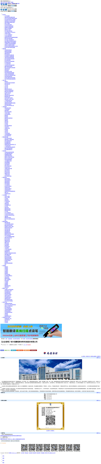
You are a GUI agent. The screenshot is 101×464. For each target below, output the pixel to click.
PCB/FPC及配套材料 (8, 34)
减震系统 (6, 120)
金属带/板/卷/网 (7, 298)
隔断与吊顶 (7, 242)
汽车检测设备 (7, 133)
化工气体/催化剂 (8, 212)
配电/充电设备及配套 (8, 38)
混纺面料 (6, 268)
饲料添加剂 (7, 207)
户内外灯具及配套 (8, 249)
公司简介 (83, 356)
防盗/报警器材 (7, 162)
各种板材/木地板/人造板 (9, 226)
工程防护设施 (7, 174)
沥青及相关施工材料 (8, 259)
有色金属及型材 (8, 292)
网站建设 (13, 3)
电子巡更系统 (7, 169)
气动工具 (6, 85)
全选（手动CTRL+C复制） (10, 439)
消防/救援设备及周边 (8, 153)
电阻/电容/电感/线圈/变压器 (10, 17)
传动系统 (6, 123)
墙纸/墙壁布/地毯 (8, 254)
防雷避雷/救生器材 (8, 154)
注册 (4, 2)
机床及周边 (7, 70)
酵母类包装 (19, 435)
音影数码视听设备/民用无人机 (10, 144)
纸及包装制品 (7, 178)
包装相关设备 (7, 187)
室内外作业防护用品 (8, 158)
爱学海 (9, 3)
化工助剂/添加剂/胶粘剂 (9, 213)
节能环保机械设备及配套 (9, 57)
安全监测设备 (7, 163)
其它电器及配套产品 (8, 149)
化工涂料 (6, 206)
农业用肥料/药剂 (8, 205)
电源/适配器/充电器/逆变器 (10, 22)
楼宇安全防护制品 (8, 256)
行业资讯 (6, 322)
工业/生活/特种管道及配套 (9, 236)
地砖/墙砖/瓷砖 (7, 230)
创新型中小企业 (26, 350)
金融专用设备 (7, 68)
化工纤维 (6, 211)
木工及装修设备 (8, 63)
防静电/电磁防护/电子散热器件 (10, 42)
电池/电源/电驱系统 (8, 125)
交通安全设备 (7, 128)
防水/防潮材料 (7, 255)
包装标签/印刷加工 (8, 188)
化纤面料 (6, 269)
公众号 (6, 3)
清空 (16, 439)
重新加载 (19, 439)
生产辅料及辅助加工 (8, 275)
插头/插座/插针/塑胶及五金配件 (10, 41)
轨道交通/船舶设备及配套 (9, 72)
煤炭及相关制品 (8, 293)
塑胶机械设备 (7, 53)
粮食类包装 (2, 435)
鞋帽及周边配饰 (8, 285)
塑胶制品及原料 (8, 208)
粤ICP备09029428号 (51, 452)
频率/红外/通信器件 (8, 28)
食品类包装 (7, 435)
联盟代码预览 (2, 439)
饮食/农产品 (5, 302)
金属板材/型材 (7, 241)
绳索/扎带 (6, 192)
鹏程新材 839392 (7, 350)
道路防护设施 (7, 173)
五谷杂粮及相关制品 (8, 312)
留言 (6, 2)
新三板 (2, 350)
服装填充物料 (7, 278)
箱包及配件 (7, 280)
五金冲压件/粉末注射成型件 (10, 82)
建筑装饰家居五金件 (8, 227)
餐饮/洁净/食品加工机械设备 (10, 67)
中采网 (24, 338)
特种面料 (6, 271)
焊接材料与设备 (8, 29)
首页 (6, 338)
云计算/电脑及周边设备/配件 (10, 147)
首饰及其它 (7, 287)
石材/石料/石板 (7, 229)
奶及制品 (6, 314)
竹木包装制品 (7, 184)
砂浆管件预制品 (8, 260)
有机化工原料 (7, 197)
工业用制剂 (7, 202)
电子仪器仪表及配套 (8, 31)
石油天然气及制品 (8, 294)
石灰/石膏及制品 (8, 235)
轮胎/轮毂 (6, 121)
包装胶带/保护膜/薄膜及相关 (10, 191)
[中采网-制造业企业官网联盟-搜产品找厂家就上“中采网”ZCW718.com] (9, 6)
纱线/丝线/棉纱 (7, 274)
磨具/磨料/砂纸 (7, 96)
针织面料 (6, 270)
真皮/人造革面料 (8, 279)
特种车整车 (7, 110)
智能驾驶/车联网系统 (8, 118)
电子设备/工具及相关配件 (9, 39)
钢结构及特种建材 (8, 258)
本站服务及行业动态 (6, 317)
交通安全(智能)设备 (8, 168)
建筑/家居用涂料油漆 (8, 225)
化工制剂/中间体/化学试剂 (9, 215)
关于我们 (22, 452)
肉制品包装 (15, 435)
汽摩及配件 (5, 106)
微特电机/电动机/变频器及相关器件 (11, 37)
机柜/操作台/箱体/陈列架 (9, 95)
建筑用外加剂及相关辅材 (9, 234)
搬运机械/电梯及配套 (8, 263)
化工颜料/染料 (7, 201)
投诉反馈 (30, 452)
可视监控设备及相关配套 (9, 152)
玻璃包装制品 (7, 182)
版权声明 (34, 452)
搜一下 (2, 7)
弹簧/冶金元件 (7, 94)
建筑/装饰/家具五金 (8, 89)
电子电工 (4, 14)
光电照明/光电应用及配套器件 (10, 43)
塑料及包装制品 (8, 179)
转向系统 (6, 119)
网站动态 (6, 321)
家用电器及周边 (8, 143)
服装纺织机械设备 (8, 51)
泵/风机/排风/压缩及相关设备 (10, 75)
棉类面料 (6, 266)
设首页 (9, 2)
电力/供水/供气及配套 (9, 300)
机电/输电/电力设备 (8, 71)
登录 (1, 2)
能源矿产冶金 (5, 288)
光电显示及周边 (8, 33)
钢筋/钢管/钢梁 (7, 222)
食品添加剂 (7, 200)
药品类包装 (11, 435)
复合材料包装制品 (8, 186)
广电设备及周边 (8, 145)
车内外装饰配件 (8, 114)
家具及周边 (7, 245)
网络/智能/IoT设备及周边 (9, 139)
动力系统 (6, 124)
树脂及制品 (7, 203)
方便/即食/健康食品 (8, 309)
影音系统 (6, 116)
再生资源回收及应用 (8, 299)
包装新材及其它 (8, 193)
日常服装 (6, 283)
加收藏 (12, 2)
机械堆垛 (6, 261)
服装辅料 (6, 273)
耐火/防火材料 (7, 239)
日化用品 (6, 198)
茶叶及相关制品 (8, 307)
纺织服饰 (4, 265)
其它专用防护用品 (8, 176)
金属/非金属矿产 (8, 295)
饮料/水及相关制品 (8, 308)
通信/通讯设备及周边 (8, 148)
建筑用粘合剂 (7, 251)
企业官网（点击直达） (50, 430)
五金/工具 (4, 80)
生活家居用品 (7, 250)
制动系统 (6, 129)
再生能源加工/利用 (8, 290)
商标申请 (17, 3)
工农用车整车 (7, 109)
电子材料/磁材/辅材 (8, 24)
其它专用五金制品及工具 (9, 105)
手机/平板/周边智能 (8, 138)
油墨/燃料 (6, 216)
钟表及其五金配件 (8, 104)
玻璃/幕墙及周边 (8, 232)
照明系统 (6, 115)
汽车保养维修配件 (8, 134)
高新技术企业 (13, 350)
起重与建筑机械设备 (8, 66)
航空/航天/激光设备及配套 (9, 61)
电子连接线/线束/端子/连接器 (10, 19)
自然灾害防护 (7, 164)
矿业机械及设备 (8, 62)
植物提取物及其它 (8, 316)
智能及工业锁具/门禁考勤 (9, 157)
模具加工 (6, 81)
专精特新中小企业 (20, 350)
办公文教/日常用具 (8, 101)
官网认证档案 (93, 356)
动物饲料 (6, 313)
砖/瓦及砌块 (7, 244)
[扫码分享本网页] (50, 420)
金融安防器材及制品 (8, 155)
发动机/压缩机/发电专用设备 (10, 77)
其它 (5, 220)
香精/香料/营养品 (8, 217)
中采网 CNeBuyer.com (13, 452)
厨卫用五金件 (7, 246)
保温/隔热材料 (7, 231)
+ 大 (26, 344)
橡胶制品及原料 (8, 210)
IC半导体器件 (7, 15)
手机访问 (2, 3)
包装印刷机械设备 (8, 52)
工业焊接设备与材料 (8, 100)
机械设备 (4, 48)
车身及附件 (7, 126)
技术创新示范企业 (33, 350)
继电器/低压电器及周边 (9, 27)
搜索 (3, 458)
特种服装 (6, 284)
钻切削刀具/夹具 (8, 92)
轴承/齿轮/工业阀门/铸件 (9, 99)
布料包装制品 (7, 183)
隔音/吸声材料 (7, 240)
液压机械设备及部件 (8, 76)
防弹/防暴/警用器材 (8, 159)
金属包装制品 (7, 181)
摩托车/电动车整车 (8, 111)
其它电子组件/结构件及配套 (10, 47)
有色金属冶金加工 (8, 297)
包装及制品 (5, 177)
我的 (3, 462)
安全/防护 (4, 150)
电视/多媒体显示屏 (8, 140)
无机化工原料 (7, 196)
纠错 (97, 357)
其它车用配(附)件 (8, 135)
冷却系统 (6, 130)
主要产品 (98, 356)
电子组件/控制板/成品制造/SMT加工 (11, 46)
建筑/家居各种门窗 (8, 237)
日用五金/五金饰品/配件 (9, 90)
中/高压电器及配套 (8, 36)
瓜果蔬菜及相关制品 (8, 303)
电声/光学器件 (7, 23)
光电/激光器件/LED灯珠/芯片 (10, 32)
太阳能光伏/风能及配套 (9, 289)
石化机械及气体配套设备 (9, 56)
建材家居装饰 (5, 221)
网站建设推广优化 (8, 318)
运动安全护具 (7, 167)
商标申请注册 (7, 319)
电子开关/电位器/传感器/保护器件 (11, 18)
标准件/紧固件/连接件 (9, 97)
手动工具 (6, 86)
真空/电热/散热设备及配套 (9, 58)
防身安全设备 (7, 172)
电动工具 (6, 87)
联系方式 (88, 356)
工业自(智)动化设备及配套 (9, 65)
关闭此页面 (23, 439)
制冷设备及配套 (8, 60)
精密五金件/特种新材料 (9, 91)
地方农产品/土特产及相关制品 (10, 304)
